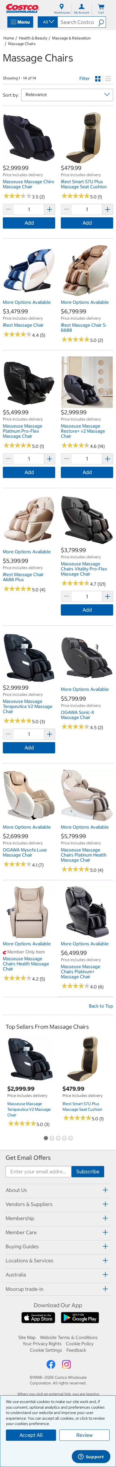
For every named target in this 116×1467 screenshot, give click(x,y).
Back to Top (101, 1006)
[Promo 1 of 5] (45, 1138)
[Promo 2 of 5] (52, 1138)
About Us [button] (16, 1190)
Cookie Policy (79, 1343)
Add (29, 223)
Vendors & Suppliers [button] (29, 1204)
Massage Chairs (22, 43)
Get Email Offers (28, 1157)
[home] (22, 8)
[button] (102, 22)
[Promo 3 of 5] (58, 1138)
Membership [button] (20, 1218)
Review (84, 1435)
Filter (84, 78)
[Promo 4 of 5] (64, 1138)
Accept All (31, 1435)
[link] (29, 161)
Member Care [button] (21, 1232)
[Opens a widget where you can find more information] (91, 1457)
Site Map (27, 1337)
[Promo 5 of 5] (70, 1138)
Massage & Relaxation (71, 38)
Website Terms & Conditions (69, 1337)
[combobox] (47, 22)
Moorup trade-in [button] (24, 1289)
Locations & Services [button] (29, 1260)
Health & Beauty (33, 38)
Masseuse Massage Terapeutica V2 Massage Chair (29, 1109)
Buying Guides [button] (22, 1246)
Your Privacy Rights (42, 1343)
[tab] (58, 1190)
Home (8, 38)
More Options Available (27, 302)
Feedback (76, 1350)
